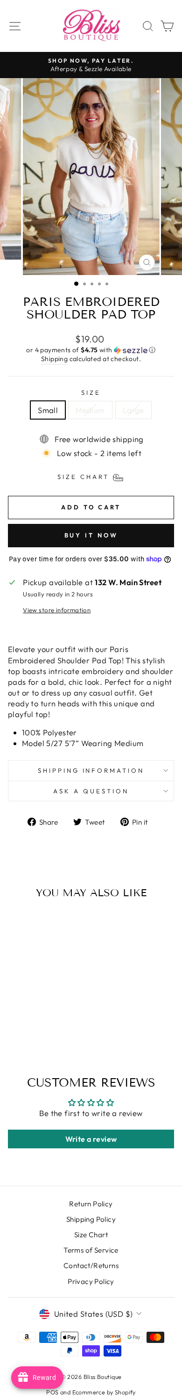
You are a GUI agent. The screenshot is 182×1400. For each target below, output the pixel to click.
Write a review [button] (91, 1139)
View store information (57, 610)
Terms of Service (91, 1250)
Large (133, 410)
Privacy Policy (91, 1281)
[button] (91, 350)
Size (91, 392)
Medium (90, 410)
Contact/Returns (91, 1265)
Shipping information (91, 770)
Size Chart (91, 1234)
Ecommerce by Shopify (104, 1392)
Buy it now (91, 535)
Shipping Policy (91, 1219)
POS (52, 1392)
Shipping (54, 359)
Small (48, 410)
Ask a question (91, 791)
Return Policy (90, 1203)
